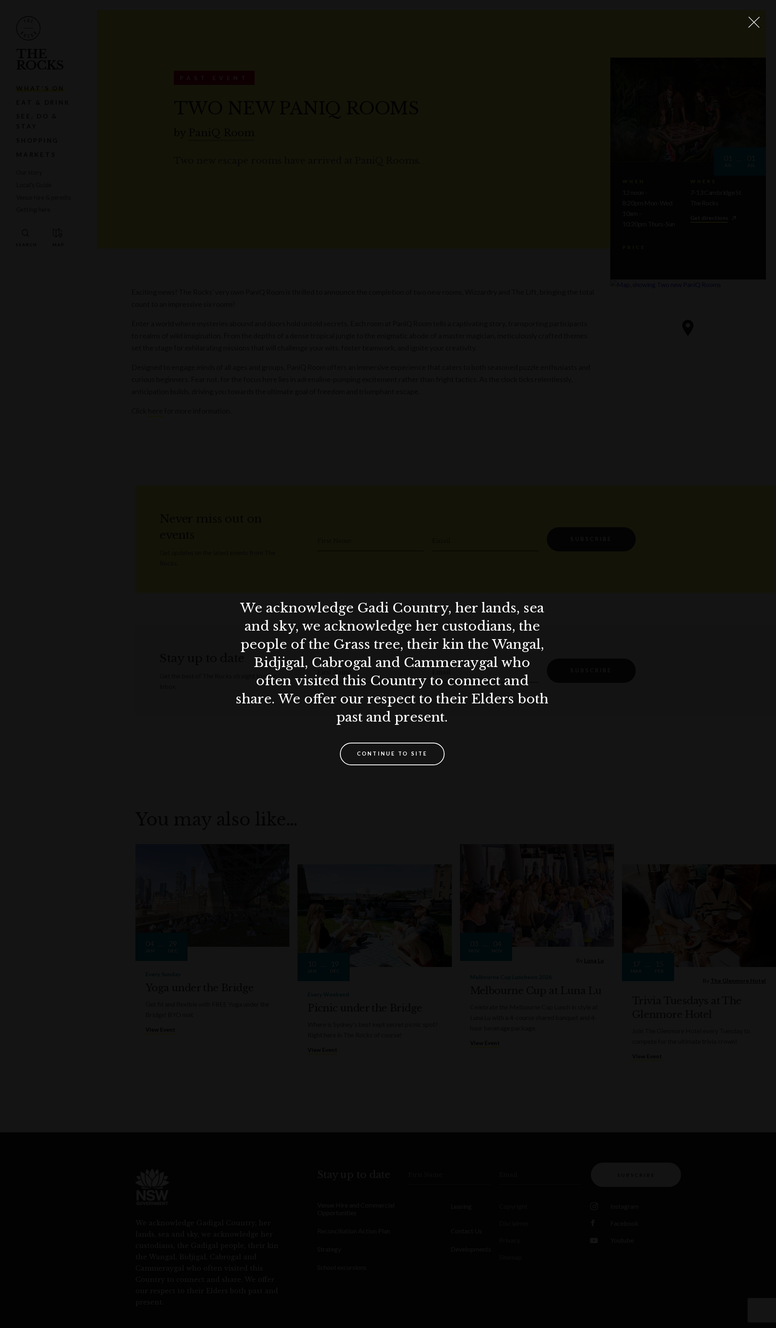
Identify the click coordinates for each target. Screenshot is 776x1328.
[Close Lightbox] (754, 22)
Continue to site (392, 753)
